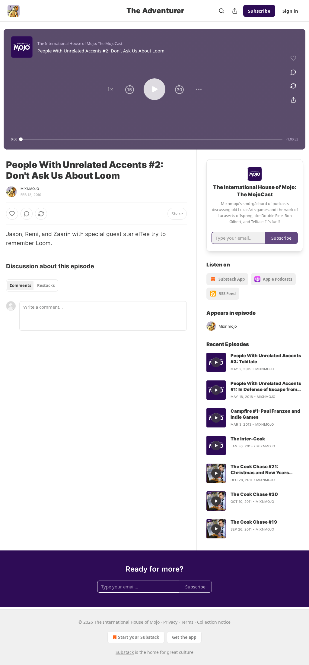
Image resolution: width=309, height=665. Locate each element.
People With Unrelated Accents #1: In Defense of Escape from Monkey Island (266, 386)
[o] (216, 362)
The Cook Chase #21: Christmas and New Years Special (260, 470)
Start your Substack (138, 637)
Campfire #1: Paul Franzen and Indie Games (265, 414)
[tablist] (32, 285)
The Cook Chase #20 (254, 494)
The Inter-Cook (248, 439)
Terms (187, 622)
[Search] (221, 11)
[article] (254, 362)
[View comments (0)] (293, 72)
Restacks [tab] (46, 285)
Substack (125, 652)
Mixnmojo (30, 189)
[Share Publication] (235, 11)
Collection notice (214, 622)
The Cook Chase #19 (254, 522)
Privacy (170, 622)
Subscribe (259, 11)
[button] (110, 89)
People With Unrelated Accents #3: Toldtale (266, 358)
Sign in (290, 11)
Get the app (184, 637)
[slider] (151, 139)
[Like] (12, 214)
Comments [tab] (20, 285)
